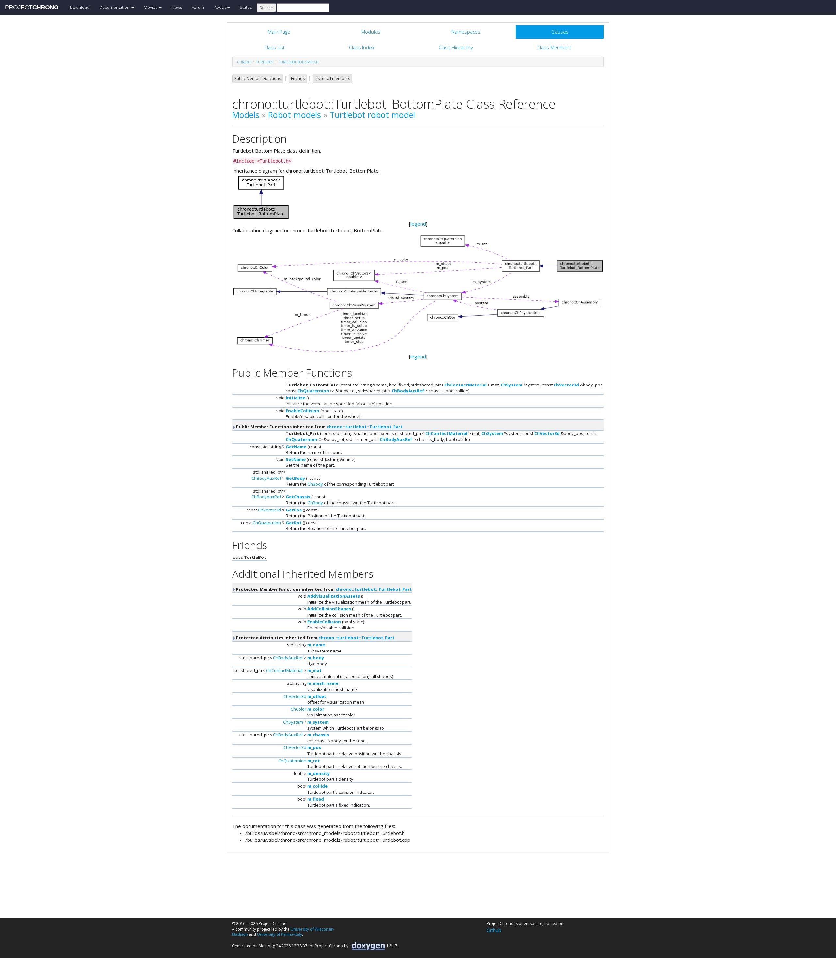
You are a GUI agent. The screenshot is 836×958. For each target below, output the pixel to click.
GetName (296, 446)
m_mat (314, 670)
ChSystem (511, 385)
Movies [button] (151, 7)
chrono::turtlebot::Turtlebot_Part (365, 427)
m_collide (317, 786)
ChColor (298, 709)
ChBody (315, 484)
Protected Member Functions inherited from (323, 589)
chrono (244, 62)
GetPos (294, 510)
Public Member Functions (257, 78)
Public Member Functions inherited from (319, 427)
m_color (315, 709)
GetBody (295, 478)
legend (418, 223)
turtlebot (265, 62)
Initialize (295, 397)
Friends (298, 78)
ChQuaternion (313, 391)
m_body (315, 658)
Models (245, 114)
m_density (318, 773)
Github (494, 930)
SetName (296, 459)
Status (246, 7)
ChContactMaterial (465, 385)
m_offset (316, 696)
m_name (316, 645)
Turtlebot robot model (372, 114)
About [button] (220, 7)
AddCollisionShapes (329, 609)
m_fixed (315, 799)
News (176, 7)
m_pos (314, 747)
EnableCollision (302, 411)
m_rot (313, 760)
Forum (198, 7)
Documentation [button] (115, 7)
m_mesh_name (322, 683)
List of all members (332, 78)
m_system (318, 722)
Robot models (294, 114)
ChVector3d (566, 385)
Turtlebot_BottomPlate (299, 62)
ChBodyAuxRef (408, 391)
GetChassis (298, 497)
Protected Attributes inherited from (314, 638)
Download (79, 7)
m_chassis (318, 735)
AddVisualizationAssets (333, 596)
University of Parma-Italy (279, 934)
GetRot (294, 523)
